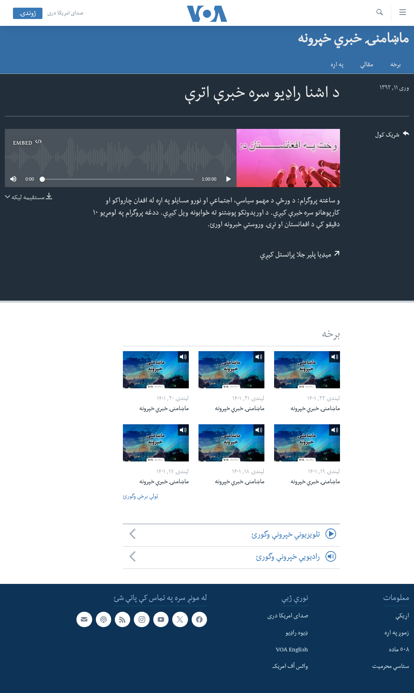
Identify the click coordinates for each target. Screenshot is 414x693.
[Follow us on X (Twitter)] (180, 619)
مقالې (366, 65)
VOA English (292, 650)
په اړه (337, 65)
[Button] (392, 137)
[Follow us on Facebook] (199, 619)
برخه (395, 65)
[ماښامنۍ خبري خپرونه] (307, 369)
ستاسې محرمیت (390, 667)
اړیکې (402, 616)
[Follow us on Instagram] (141, 619)
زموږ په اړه (396, 633)
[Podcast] (103, 619)
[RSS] (122, 619)
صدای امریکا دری (65, 14)
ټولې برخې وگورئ (140, 497)
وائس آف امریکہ (290, 667)
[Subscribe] (84, 619)
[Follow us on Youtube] (161, 619)
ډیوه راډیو (296, 633)
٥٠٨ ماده (399, 650)
